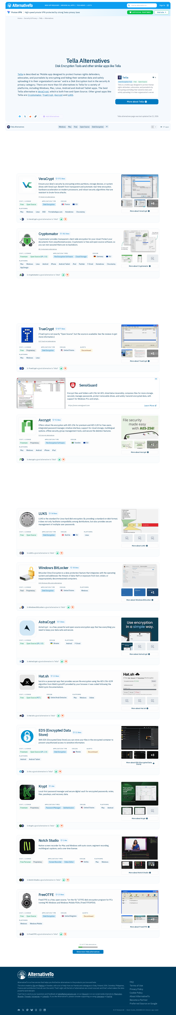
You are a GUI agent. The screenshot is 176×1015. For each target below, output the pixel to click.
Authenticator (68, 808)
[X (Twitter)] (23, 1010)
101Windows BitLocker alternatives (50, 583)
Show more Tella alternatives (88, 952)
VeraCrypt (43, 91)
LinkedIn (45, 996)
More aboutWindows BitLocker (138, 600)
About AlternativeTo (140, 996)
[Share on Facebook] (20, 116)
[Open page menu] (168, 5)
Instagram (35, 996)
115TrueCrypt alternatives (47, 341)
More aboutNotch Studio (138, 873)
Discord (85, 994)
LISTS (89, 5)
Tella (20, 74)
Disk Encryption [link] (97, 127)
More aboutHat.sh (138, 708)
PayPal (109, 996)
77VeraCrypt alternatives (47, 197)
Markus (41, 985)
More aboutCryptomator (138, 266)
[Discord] (19, 1010)
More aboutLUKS (138, 546)
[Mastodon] (27, 1010)
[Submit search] (129, 5)
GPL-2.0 (44, 752)
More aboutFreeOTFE (138, 927)
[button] (60, 179)
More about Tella (135, 101)
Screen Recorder (55, 862)
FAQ (132, 982)
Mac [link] (69, 127)
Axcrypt (58, 94)
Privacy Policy (136, 989)
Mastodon (118, 994)
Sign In (162, 5)
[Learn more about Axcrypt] (27, 426)
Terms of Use (136, 985)
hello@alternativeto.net (67, 994)
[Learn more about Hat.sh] (27, 682)
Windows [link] (62, 127)
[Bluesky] (32, 1010)
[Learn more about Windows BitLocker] (27, 574)
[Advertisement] (88, 37)
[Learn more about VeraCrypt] (27, 185)
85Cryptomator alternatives (48, 249)
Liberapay (100, 996)
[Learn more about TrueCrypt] (27, 335)
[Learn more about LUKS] (27, 520)
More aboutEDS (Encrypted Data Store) (139, 763)
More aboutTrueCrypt (138, 361)
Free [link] (75, 127)
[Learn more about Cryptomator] (27, 240)
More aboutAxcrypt (138, 452)
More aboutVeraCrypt (138, 211)
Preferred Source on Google (143, 1003)
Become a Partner (139, 1000)
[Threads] (36, 1010)
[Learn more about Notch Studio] (27, 847)
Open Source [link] (84, 127)
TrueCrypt (47, 94)
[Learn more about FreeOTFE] (27, 901)
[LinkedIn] (44, 1010)
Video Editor (69, 862)
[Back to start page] (23, 5)
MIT (38, 698)
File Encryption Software (63, 257)
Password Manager (53, 808)
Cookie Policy (136, 992)
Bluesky (21, 996)
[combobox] (142, 5)
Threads (27, 996)
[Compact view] (155, 126)
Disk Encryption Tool (125, 82)
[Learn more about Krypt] (27, 792)
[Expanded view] (152, 126)
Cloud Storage (81, 257)
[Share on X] (25, 116)
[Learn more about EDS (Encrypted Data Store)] (27, 736)
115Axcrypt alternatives (46, 435)
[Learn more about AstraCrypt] (27, 628)
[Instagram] (40, 1010)
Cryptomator (34, 94)
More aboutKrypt (138, 818)
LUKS (70, 94)
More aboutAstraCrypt (139, 654)
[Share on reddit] (30, 116)
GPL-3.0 (44, 257)
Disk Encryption (49, 204)
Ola (34, 985)
